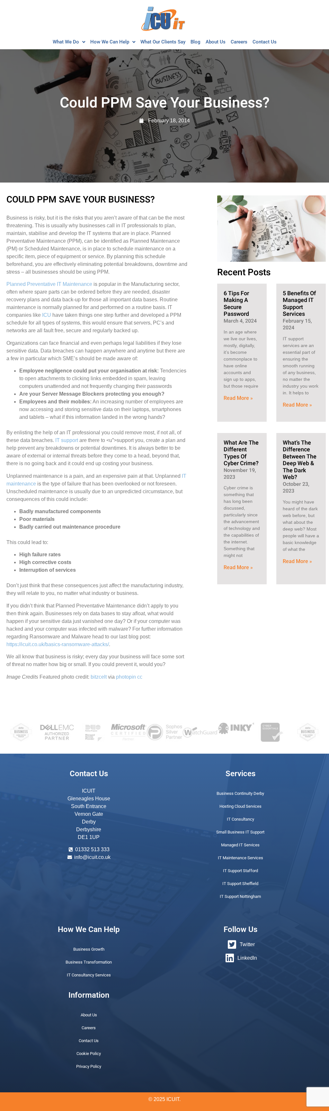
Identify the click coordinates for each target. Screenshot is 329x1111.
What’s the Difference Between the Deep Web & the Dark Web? (299, 460)
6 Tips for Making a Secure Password (236, 304)
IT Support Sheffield (240, 883)
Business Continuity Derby (240, 793)
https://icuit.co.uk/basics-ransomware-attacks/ (57, 644)
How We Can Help (109, 42)
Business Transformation (89, 962)
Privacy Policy (88, 1066)
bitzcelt (99, 677)
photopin (126, 677)
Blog (195, 42)
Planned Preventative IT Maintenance (49, 284)
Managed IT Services (240, 845)
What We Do (66, 42)
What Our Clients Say (162, 42)
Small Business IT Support (240, 832)
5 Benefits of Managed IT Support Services (299, 304)
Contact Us (265, 42)
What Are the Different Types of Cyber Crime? (241, 453)
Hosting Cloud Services (240, 806)
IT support (66, 440)
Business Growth (88, 949)
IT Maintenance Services (240, 857)
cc (139, 677)
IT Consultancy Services (89, 975)
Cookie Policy (88, 1053)
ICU (46, 315)
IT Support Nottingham (240, 896)
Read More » (238, 398)
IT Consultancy (240, 819)
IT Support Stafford (240, 870)
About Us (216, 42)
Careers (239, 42)
